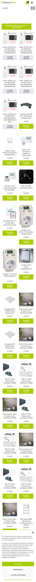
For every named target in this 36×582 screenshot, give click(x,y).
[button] (33, 533)
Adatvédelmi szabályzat (10, 579)
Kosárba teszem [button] (26, 126)
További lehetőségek (18, 575)
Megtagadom (18, 569)
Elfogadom (18, 564)
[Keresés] (33, 8)
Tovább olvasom (10, 57)
